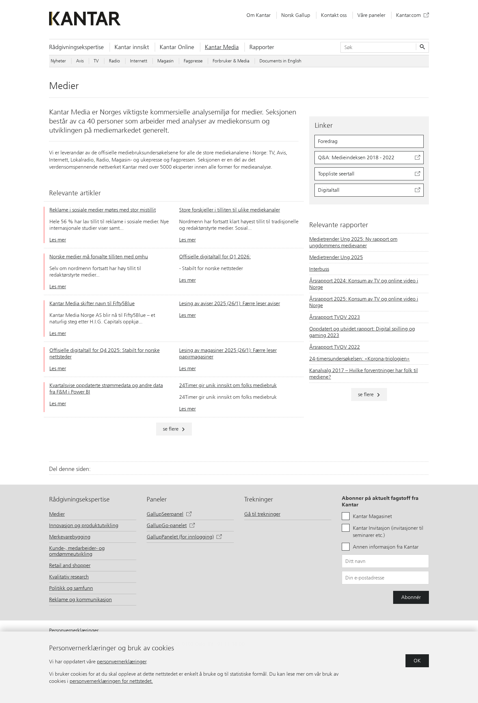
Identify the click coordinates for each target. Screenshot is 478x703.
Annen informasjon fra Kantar (385, 547)
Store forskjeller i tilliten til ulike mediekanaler (229, 210)
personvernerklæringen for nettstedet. (111, 681)
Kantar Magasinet (372, 516)
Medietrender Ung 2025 (336, 257)
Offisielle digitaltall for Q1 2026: (215, 257)
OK (417, 660)
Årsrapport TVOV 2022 (334, 347)
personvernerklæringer (121, 661)
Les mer (57, 240)
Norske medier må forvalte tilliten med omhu (98, 257)
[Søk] (421, 47)
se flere (171, 429)
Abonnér (411, 597)
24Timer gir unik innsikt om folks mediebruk (228, 385)
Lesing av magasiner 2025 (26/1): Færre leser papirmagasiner (228, 353)
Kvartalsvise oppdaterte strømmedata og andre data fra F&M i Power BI (106, 388)
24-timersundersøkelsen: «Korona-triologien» (359, 359)
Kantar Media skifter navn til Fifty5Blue (92, 303)
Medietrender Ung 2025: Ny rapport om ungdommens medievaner (353, 242)
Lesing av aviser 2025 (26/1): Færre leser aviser (229, 303)
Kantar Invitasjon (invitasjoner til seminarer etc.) (388, 531)
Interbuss (319, 269)
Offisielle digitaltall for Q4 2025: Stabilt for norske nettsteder (104, 353)
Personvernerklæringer (74, 630)
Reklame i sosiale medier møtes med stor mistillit (102, 210)
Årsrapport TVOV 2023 (334, 317)
